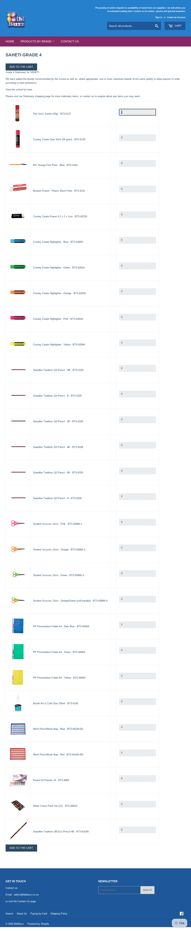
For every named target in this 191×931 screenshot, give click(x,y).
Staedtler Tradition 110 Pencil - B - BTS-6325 (57, 395)
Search (9, 913)
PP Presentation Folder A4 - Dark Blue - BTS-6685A (61, 626)
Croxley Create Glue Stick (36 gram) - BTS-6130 (59, 139)
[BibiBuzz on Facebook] (182, 914)
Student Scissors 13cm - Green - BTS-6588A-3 (58, 575)
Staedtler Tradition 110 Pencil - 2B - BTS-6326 (58, 421)
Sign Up (147, 890)
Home (10, 41)
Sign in (158, 17)
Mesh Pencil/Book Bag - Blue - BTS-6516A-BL (58, 729)
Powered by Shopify (38, 923)
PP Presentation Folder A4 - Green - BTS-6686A (59, 652)
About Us (22, 913)
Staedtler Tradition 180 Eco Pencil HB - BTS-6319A (61, 831)
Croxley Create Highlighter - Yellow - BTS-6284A (59, 344)
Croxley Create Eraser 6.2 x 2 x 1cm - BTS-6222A (60, 216)
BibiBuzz (19, 923)
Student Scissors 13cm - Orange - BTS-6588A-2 (59, 549)
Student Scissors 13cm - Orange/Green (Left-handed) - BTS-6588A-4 (70, 600)
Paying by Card (38, 913)
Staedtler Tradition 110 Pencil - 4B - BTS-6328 (58, 447)
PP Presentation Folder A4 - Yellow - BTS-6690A (59, 677)
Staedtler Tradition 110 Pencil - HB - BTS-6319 (58, 370)
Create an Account (176, 17)
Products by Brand (36, 41)
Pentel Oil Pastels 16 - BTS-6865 (51, 780)
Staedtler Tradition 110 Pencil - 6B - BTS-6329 (58, 472)
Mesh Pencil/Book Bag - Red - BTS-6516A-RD (58, 754)
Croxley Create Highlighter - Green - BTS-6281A (59, 267)
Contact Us (70, 41)
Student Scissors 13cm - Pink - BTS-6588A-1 (57, 524)
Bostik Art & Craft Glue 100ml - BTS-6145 (55, 703)
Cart (178, 25)
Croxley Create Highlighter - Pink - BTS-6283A (58, 319)
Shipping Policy (59, 913)
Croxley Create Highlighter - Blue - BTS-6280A (58, 242)
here (29, 89)
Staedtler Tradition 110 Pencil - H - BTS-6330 (57, 498)
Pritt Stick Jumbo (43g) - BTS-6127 (52, 113)
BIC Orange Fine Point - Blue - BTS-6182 (55, 165)
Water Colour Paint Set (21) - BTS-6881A (55, 806)
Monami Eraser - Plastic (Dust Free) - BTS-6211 (59, 190)
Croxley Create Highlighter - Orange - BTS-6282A (59, 293)
